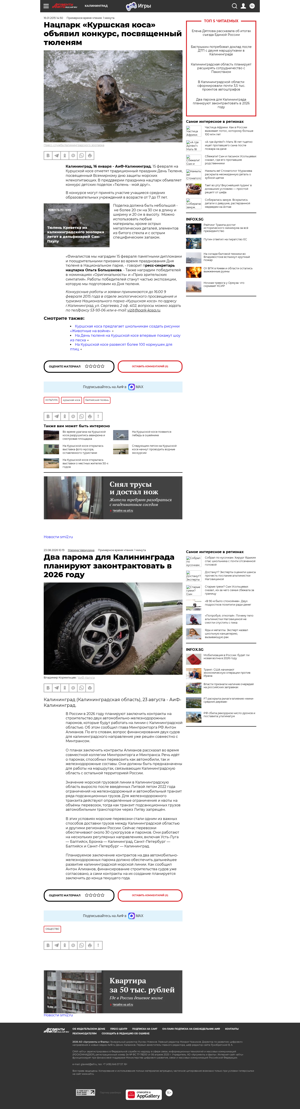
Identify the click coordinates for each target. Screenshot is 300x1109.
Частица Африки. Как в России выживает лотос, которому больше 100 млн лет (229, 131)
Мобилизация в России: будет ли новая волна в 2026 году (226, 657)
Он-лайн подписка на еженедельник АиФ (191, 1029)
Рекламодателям (84, 1033)
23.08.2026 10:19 (54, 550)
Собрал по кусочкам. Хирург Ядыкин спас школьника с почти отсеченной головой (230, 561)
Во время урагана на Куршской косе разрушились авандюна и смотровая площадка (84, 435)
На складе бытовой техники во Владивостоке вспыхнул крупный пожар (227, 257)
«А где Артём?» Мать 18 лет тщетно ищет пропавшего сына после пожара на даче (229, 145)
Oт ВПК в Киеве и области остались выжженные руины (228, 270)
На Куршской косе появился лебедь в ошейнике (151, 433)
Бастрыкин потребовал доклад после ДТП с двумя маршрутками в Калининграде (221, 50)
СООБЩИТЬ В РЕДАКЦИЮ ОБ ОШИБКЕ (126, 1033)
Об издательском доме (88, 1029)
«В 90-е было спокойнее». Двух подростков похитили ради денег (228, 602)
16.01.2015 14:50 (53, 18)
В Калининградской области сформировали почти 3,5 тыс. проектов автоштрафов (221, 85)
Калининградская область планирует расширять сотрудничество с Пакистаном (221, 68)
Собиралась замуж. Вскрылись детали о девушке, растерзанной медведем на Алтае (227, 203)
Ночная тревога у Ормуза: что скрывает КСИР (224, 284)
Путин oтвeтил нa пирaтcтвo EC (225, 239)
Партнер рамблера (110, 1092)
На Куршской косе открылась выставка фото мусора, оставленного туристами (83, 449)
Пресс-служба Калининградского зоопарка (74, 145)
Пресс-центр (118, 1029)
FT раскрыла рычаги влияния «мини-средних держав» (229, 700)
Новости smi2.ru (58, 537)
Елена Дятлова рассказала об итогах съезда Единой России (221, 33)
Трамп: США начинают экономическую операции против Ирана (227, 672)
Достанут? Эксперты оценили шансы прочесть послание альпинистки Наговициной (230, 575)
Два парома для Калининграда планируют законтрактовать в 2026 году (221, 103)
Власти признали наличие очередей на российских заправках (229, 686)
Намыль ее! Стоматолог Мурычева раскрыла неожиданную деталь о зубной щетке (228, 174)
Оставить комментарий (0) (150, 366)
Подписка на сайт (144, 1029)
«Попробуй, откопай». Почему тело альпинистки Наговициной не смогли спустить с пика (229, 619)
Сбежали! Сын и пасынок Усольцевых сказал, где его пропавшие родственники (230, 160)
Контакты (232, 1029)
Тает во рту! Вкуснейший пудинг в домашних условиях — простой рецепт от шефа (228, 189)
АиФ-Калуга (86, 677)
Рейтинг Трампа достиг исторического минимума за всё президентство (226, 228)
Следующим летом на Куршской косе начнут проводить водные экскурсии (154, 449)
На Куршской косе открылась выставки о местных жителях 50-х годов (85, 463)
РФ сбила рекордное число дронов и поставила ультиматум (229, 715)
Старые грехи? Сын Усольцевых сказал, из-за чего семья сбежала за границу (229, 590)
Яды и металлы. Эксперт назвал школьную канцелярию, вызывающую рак (226, 633)
